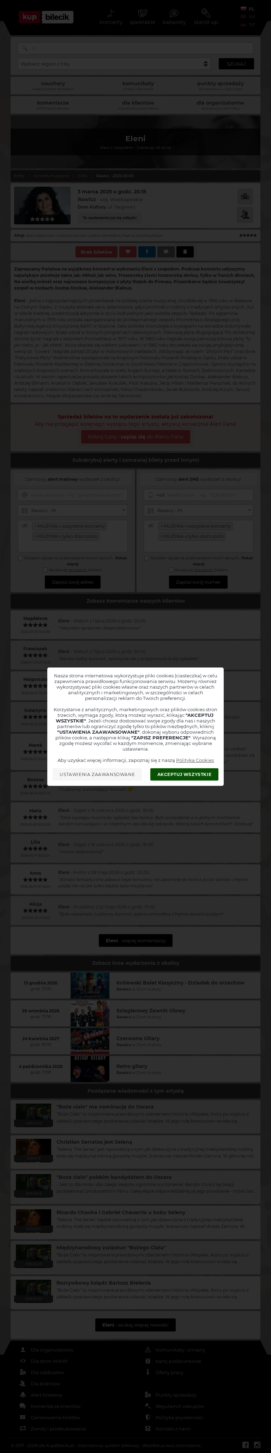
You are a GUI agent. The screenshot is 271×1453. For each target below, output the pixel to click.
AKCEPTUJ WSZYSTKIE (184, 774)
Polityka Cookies (195, 760)
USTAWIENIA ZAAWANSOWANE (97, 774)
